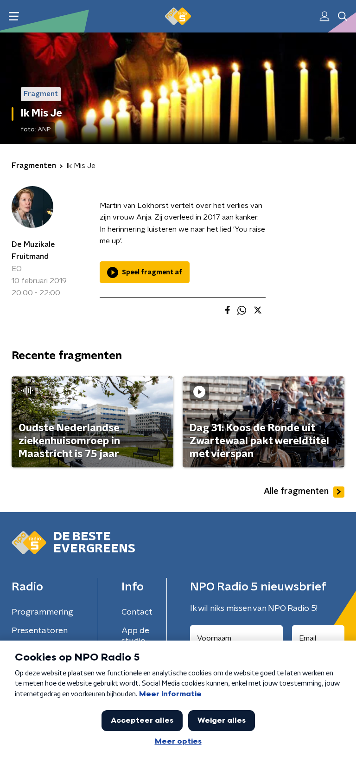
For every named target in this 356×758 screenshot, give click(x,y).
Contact (137, 612)
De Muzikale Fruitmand (33, 250)
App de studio (135, 636)
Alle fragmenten (296, 491)
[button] (14, 16)
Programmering (42, 612)
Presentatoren (40, 631)
